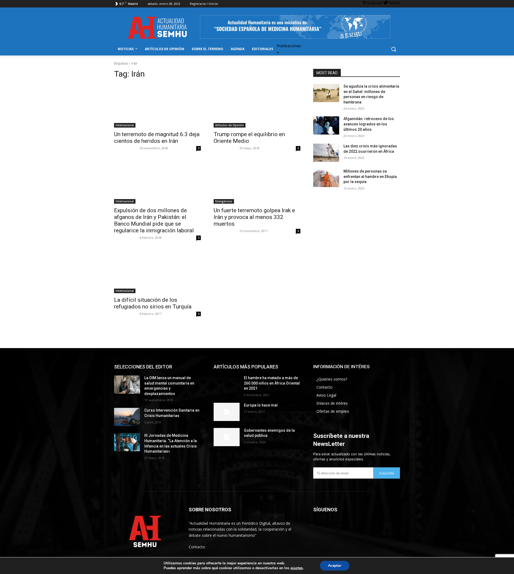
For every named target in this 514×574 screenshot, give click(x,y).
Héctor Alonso (125, 148)
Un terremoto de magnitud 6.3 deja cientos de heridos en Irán (156, 137)
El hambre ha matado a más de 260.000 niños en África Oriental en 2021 (272, 383)
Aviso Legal (326, 395)
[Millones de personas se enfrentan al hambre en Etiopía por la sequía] (326, 178)
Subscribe (386, 473)
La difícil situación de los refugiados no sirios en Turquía (152, 303)
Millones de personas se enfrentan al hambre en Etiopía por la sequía (370, 176)
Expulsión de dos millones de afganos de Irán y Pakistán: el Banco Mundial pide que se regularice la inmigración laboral (154, 220)
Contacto (324, 387)
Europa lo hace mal (261, 405)
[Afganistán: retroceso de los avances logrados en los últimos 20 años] (326, 125)
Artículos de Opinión (229, 125)
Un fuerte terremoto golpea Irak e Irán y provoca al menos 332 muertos (254, 217)
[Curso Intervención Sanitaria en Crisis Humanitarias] (127, 417)
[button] (393, 49)
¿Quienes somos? (331, 379)
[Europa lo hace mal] (227, 412)
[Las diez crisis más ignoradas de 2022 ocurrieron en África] (326, 153)
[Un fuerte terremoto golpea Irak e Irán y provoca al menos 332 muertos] (257, 182)
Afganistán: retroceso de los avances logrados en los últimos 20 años (368, 124)
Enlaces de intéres (332, 403)
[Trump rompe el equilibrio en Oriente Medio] (257, 106)
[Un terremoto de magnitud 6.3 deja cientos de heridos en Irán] (157, 106)
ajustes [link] (296, 568)
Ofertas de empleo (332, 411)
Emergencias (223, 201)
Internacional (125, 125)
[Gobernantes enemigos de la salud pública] (227, 437)
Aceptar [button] (334, 565)
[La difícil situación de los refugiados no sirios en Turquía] (157, 271)
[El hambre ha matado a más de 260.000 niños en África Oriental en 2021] (227, 384)
